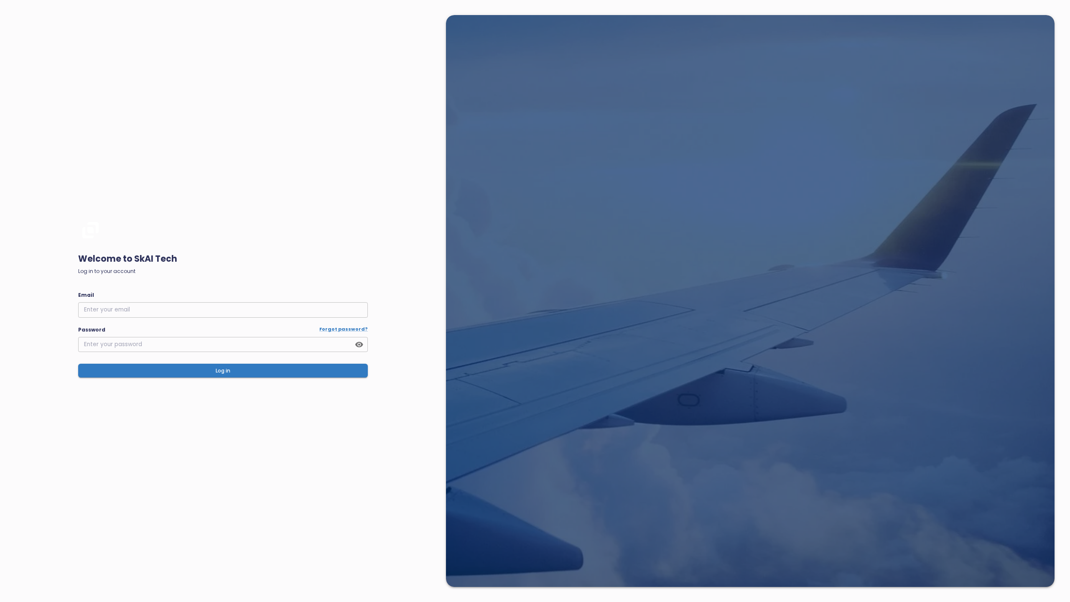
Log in (223, 370)
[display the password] (359, 344)
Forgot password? (343, 329)
